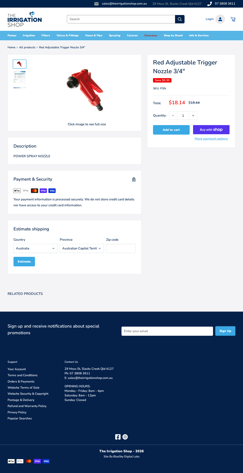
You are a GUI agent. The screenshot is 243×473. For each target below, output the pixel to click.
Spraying (115, 35)
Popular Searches (20, 418)
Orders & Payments (21, 381)
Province (66, 239)
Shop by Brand (173, 35)
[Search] (180, 19)
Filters (46, 35)
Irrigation (29, 35)
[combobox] (121, 19)
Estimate (24, 262)
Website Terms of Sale (23, 388)
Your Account (17, 369)
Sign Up (225, 331)
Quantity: (159, 115)
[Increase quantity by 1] (193, 116)
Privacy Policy (17, 412)
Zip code (112, 239)
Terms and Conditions (23, 375)
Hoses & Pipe (93, 35)
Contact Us (71, 362)
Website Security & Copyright (28, 394)
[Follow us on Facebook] (118, 436)
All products (27, 47)
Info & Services (199, 35)
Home (11, 47)
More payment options (211, 139)
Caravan (132, 35)
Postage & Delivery (21, 400)
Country (19, 239)
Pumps (12, 35)
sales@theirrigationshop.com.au (124, 4)
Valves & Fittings (68, 35)
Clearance (150, 35)
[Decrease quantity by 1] (173, 116)
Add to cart (171, 130)
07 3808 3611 (225, 4)
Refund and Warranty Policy (27, 406)
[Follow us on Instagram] (125, 436)
